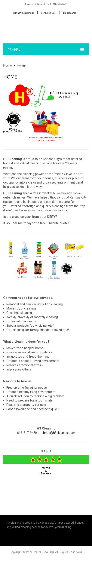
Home (7, 65)
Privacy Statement (23, 12)
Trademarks (69, 12)
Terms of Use (48, 12)
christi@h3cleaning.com (58, 433)
